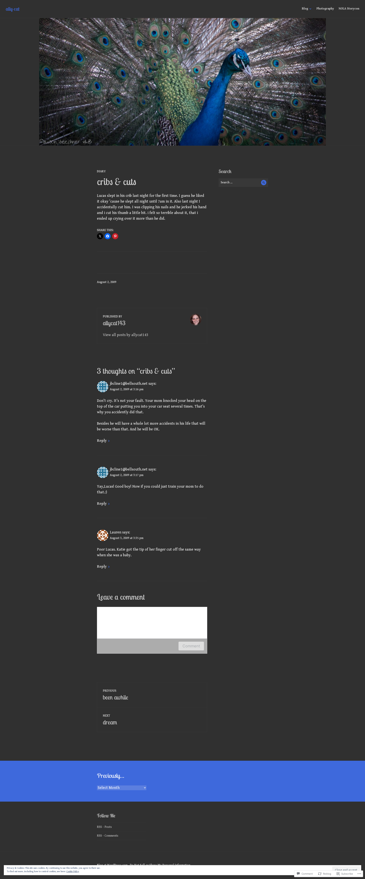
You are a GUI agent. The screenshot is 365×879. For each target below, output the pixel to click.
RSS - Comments (107, 836)
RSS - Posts (104, 827)
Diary (101, 171)
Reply (102, 441)
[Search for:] (243, 182)
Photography (325, 8)
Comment (191, 646)
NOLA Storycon (349, 8)
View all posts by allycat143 (125, 335)
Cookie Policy (72, 871)
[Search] (263, 182)
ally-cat (12, 9)
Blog (305, 8)
